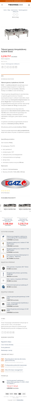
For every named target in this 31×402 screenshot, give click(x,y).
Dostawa (6, 396)
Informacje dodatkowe (7, 79)
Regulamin (16, 397)
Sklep (9, 10)
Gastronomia (14, 10)
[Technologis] (15, 5)
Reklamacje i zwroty (6, 350)
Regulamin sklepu (6, 342)
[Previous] (1, 214)
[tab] (15, 75)
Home (5, 10)
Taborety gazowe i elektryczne (12, 64)
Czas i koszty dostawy (7, 344)
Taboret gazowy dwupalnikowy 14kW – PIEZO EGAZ (8, 220)
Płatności (12, 396)
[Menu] (2, 5)
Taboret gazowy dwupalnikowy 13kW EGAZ (23, 220)
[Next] (30, 214)
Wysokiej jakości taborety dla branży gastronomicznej (15, 359)
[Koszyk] (29, 4)
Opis (2, 76)
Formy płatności (5, 347)
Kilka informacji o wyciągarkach (14, 370)
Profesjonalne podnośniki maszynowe (16, 365)
